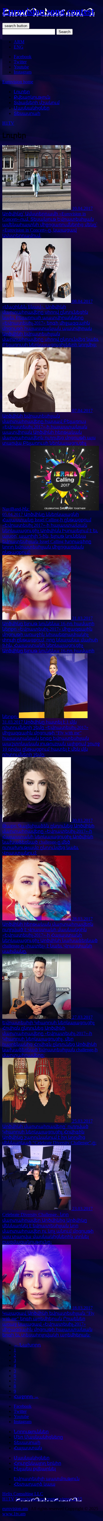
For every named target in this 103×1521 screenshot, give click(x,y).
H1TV (8, 123)
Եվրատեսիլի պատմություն (47, 1478)
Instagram (22, 72)
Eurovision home (17, 81)
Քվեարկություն (32, 97)
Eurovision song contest (48, 11)
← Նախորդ (27, 1344)
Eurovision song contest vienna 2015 (48, 1498)
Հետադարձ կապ (35, 1484)
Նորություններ (31, 1431)
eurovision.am (15, 1508)
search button (16, 26)
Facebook (22, 56)
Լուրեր (22, 91)
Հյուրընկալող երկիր (37, 1463)
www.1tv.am (13, 1513)
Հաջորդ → (26, 1396)
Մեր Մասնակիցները (38, 1437)
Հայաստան (28, 1447)
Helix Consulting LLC (22, 1493)
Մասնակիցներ (31, 108)
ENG (18, 46)
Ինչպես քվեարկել (35, 1468)
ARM (19, 41)
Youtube (21, 66)
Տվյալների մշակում (37, 102)
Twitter (20, 61)
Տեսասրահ (27, 113)
